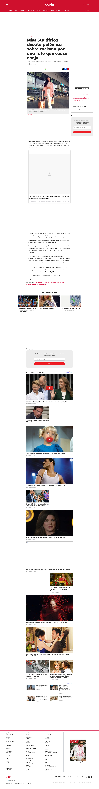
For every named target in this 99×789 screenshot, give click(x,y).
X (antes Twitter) (31, 284)
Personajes (9, 751)
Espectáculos (13, 10)
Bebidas (8, 748)
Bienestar (8, 752)
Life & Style (29, 737)
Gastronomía (9, 747)
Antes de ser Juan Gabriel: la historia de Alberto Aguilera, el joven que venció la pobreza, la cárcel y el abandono (81, 97)
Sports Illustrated (31, 748)
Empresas (28, 762)
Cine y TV (28, 742)
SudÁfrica (47, 282)
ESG (26, 770)
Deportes (28, 741)
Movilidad (47, 765)
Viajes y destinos (10, 749)
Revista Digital (88, 4)
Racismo (54, 282)
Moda (38, 10)
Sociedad (47, 747)
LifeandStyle (48, 734)
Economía (28, 765)
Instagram (61, 282)
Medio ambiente (48, 761)
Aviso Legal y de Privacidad (58, 782)
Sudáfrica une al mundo (47, 308)
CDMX (46, 742)
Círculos (31, 10)
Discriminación (42, 284)
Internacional (29, 766)
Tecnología (28, 768)
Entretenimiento (29, 740)
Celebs (7, 762)
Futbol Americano (30, 752)
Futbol (27, 749)
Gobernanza (48, 763)
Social (46, 762)
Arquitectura (48, 755)
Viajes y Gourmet (10, 741)
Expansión (29, 761)
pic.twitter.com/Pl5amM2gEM (45, 272)
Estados (47, 744)
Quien (86, 777)
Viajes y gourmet (56, 10)
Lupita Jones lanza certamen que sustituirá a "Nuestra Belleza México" (27, 310)
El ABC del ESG (48, 769)
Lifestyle (28, 756)
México (46, 740)
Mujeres (8, 767)
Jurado (8, 755)
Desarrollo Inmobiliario (51, 752)
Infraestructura (49, 754)
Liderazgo (8, 769)
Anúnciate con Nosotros (84, 782)
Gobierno (47, 738)
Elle (7, 758)
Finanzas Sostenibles (50, 766)
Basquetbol (29, 754)
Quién (8, 733)
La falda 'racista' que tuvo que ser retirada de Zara (71, 309)
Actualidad (30, 36)
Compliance (72, 782)
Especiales (28, 734)
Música (27, 744)
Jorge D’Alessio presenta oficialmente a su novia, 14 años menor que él (81, 108)
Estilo (27, 738)
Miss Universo (39, 282)
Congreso (47, 741)
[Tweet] (63, 69)
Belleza (45, 10)
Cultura (66, 10)
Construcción (48, 751)
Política (47, 737)
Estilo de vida (9, 763)
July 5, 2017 (57, 275)
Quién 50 (86, 10)
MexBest (8, 745)
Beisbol (27, 751)
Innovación (48, 768)
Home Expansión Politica (32, 763)
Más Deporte (29, 755)
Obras (27, 769)
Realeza (22, 10)
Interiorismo (48, 756)
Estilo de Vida (9, 754)
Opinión (27, 732)
